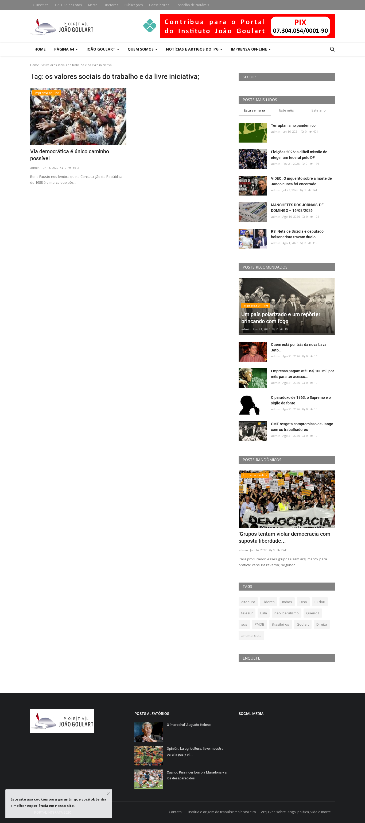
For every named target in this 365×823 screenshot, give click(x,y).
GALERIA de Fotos (68, 5)
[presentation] (315, 479)
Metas (92, 5)
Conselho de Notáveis (192, 5)
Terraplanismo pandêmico (293, 125)
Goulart (303, 624)
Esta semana (254, 110)
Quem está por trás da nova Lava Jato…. (299, 347)
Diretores (111, 5)
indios (287, 601)
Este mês (286, 110)
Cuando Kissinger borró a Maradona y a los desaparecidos (197, 775)
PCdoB (319, 601)
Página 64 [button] (64, 49)
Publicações (134, 5)
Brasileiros (280, 624)
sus (244, 624)
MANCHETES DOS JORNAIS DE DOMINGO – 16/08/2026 (297, 208)
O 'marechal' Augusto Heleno (189, 725)
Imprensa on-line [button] (249, 49)
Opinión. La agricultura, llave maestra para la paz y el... (195, 751)
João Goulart (101, 49)
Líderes (269, 601)
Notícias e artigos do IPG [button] (193, 49)
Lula (263, 613)
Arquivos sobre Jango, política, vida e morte (296, 811)
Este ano (319, 110)
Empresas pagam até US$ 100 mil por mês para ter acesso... (302, 374)
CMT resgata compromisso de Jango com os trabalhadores (302, 427)
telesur (247, 613)
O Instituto (41, 5)
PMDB (259, 624)
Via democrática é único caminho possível (69, 155)
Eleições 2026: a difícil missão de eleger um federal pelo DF (299, 155)
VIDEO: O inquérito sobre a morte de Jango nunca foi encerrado (301, 181)
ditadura (248, 601)
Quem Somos (141, 49)
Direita (321, 624)
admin (35, 168)
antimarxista (251, 635)
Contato (175, 811)
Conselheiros (159, 5)
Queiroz (312, 613)
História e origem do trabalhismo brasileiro (221, 811)
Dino (303, 601)
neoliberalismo (286, 613)
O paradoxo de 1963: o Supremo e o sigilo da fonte (301, 400)
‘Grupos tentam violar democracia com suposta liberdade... (284, 537)
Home (40, 49)
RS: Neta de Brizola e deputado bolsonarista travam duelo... (297, 234)
